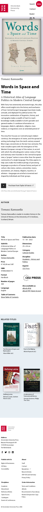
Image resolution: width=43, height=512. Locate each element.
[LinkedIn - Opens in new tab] (13, 453)
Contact (33, 9)
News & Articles (27, 472)
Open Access (5, 495)
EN (31, 18)
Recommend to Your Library (31, 492)
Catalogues (4, 497)
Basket (32, 14)
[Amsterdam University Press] (10, 8)
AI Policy (3, 466)
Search (32, 4)
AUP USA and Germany (29, 475)
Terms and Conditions (28, 486)
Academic (4, 486)
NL (34, 18)
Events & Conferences (8, 500)
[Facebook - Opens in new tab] (2, 453)
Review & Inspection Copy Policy (30, 496)
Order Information (28, 482)
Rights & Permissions (7, 463)
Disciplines (5, 482)
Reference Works (6, 492)
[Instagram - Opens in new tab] (10, 453)
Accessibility (5, 469)
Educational (5, 489)
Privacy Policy (26, 477)
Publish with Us (6, 459)
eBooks (24, 489)
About (24, 459)
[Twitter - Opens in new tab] (6, 453)
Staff (23, 463)
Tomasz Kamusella (12, 209)
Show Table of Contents (9, 297)
